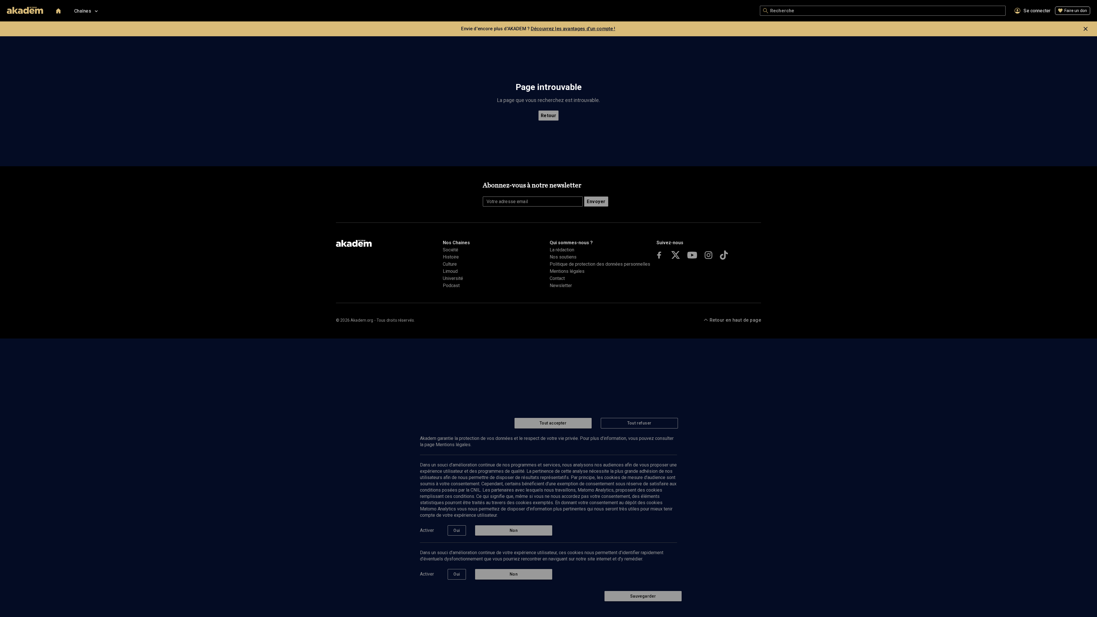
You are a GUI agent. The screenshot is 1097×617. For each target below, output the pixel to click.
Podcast (451, 285)
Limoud (450, 271)
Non (514, 530)
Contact (557, 278)
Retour (548, 115)
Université (453, 278)
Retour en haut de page (735, 320)
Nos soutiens (563, 257)
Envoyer (596, 201)
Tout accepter (553, 423)
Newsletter (561, 285)
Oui (456, 530)
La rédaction (562, 250)
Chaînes (82, 11)
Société (450, 250)
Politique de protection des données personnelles (600, 264)
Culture (450, 264)
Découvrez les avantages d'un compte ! (573, 28)
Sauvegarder (643, 596)
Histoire (451, 257)
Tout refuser (639, 423)
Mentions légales (567, 271)
